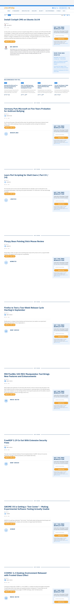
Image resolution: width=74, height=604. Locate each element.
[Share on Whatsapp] (69, 15)
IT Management (15, 10)
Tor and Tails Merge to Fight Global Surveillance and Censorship (61, 87)
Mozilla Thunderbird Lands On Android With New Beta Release (45, 87)
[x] (57, 8)
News (9, 10)
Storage (59, 10)
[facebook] (53, 8)
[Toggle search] (69, 8)
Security (41, 10)
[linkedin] (55, 8)
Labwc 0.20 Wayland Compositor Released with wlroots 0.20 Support (61, 63)
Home (5, 15)
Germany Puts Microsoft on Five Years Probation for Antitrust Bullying (10, 87)
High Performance (49, 10)
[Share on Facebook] (64, 15)
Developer (34, 10)
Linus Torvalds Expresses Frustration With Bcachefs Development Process (27, 87)
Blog (64, 10)
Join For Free (61, 38)
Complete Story (9, 41)
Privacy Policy (57, 44)
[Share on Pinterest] (67, 15)
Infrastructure (25, 10)
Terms (67, 43)
